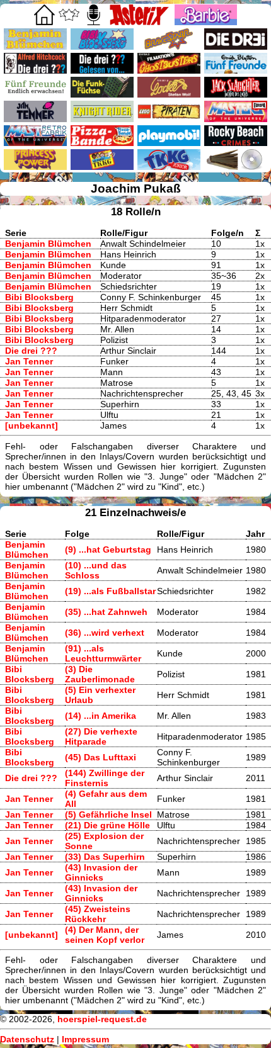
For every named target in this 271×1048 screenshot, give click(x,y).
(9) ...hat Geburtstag (108, 549)
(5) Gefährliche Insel (108, 814)
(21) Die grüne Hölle (107, 825)
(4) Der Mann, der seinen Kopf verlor (104, 935)
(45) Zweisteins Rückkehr (97, 914)
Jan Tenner (29, 361)
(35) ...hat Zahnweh (106, 612)
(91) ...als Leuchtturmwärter (103, 653)
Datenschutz (27, 1039)
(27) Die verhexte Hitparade (101, 736)
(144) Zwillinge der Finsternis (104, 778)
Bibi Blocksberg (39, 297)
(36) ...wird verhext (104, 633)
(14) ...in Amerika (100, 716)
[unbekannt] (31, 425)
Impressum (85, 1039)
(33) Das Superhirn (105, 857)
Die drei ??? (31, 351)
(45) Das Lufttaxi (100, 757)
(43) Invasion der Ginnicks (101, 872)
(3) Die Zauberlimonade (100, 674)
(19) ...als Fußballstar (110, 591)
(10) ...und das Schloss (96, 570)
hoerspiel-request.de (102, 1019)
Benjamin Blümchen (48, 244)
